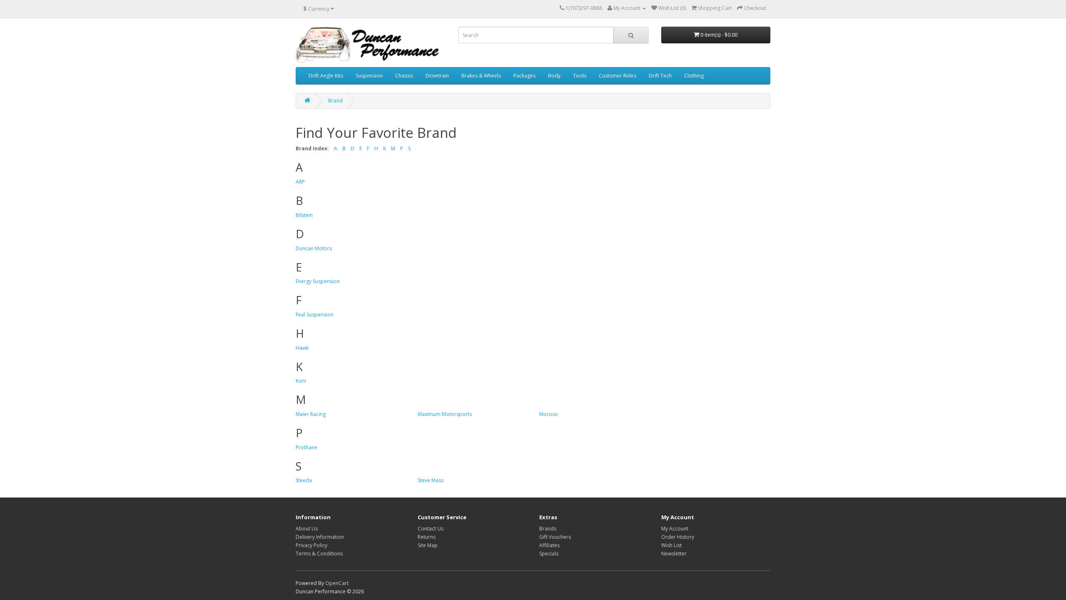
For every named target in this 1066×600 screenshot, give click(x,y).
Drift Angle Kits (326, 75)
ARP (300, 181)
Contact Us (430, 528)
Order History (677, 536)
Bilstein (304, 215)
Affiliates (549, 545)
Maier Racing (311, 414)
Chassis (404, 75)
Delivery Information (320, 536)
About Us (307, 528)
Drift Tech (660, 75)
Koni (301, 380)
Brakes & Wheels (481, 75)
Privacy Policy (311, 545)
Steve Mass (430, 480)
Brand (335, 100)
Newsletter (674, 553)
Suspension (369, 75)
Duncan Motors (314, 248)
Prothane (306, 447)
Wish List (671, 545)
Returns (427, 536)
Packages (524, 75)
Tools (579, 75)
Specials (548, 553)
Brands (547, 528)
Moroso (548, 414)
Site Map (428, 545)
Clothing (694, 75)
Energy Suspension (318, 281)
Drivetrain (437, 75)
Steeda (304, 480)
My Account (674, 528)
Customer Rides (617, 75)
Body (554, 75)
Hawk (302, 347)
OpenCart (337, 583)
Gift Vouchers (555, 536)
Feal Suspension (315, 314)
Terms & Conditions (319, 553)
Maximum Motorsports (445, 414)
